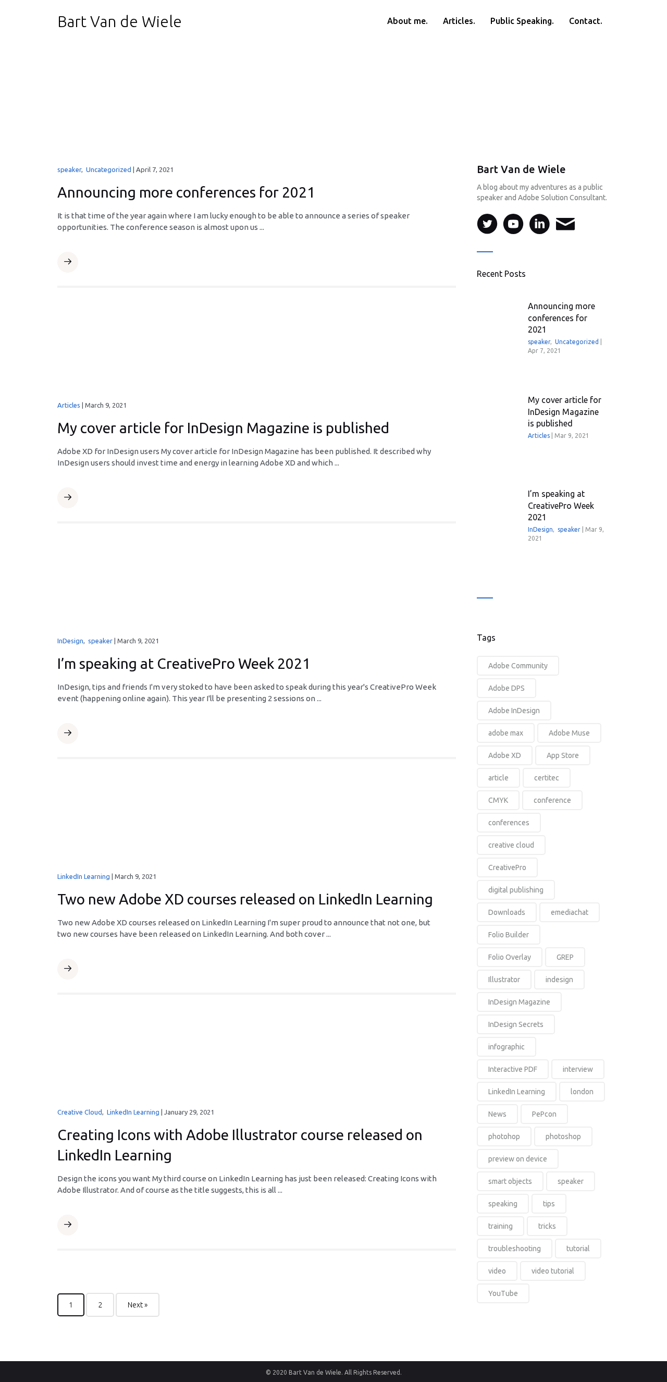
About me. (407, 21)
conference (552, 800)
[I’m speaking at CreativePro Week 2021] (256, 583)
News (497, 1114)
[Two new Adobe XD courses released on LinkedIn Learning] (256, 818)
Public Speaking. (522, 21)
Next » (137, 1305)
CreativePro (507, 867)
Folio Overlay (509, 957)
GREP (565, 957)
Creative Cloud (79, 1112)
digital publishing (516, 890)
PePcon (544, 1114)
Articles (68, 405)
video (497, 1271)
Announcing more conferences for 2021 (186, 192)
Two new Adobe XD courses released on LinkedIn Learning (245, 899)
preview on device (517, 1159)
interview (578, 1069)
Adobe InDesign (514, 710)
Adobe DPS (506, 688)
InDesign (70, 640)
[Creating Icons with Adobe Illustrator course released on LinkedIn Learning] (256, 1054)
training (500, 1226)
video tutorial (553, 1271)
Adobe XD (504, 755)
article (498, 778)
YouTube (503, 1293)
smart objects (510, 1181)
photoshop (563, 1136)
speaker (69, 169)
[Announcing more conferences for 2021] (256, 112)
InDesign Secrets (516, 1024)
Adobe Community (518, 666)
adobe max (505, 733)
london (582, 1091)
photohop (504, 1136)
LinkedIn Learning (83, 876)
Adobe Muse (569, 733)
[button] (67, 262)
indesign (559, 979)
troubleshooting (514, 1248)
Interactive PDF (512, 1069)
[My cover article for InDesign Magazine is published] (256, 348)
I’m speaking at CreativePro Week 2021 (184, 663)
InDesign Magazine (519, 1002)
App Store (563, 755)
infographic (506, 1047)
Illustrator (504, 979)
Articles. (459, 21)
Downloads (506, 912)
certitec (546, 778)
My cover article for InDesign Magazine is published (223, 428)
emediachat (569, 912)
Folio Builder (508, 935)
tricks (547, 1226)
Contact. (585, 21)
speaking (502, 1204)
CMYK (498, 800)
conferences (508, 822)
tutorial (578, 1248)
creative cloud (511, 845)
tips (549, 1204)
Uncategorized (108, 169)
